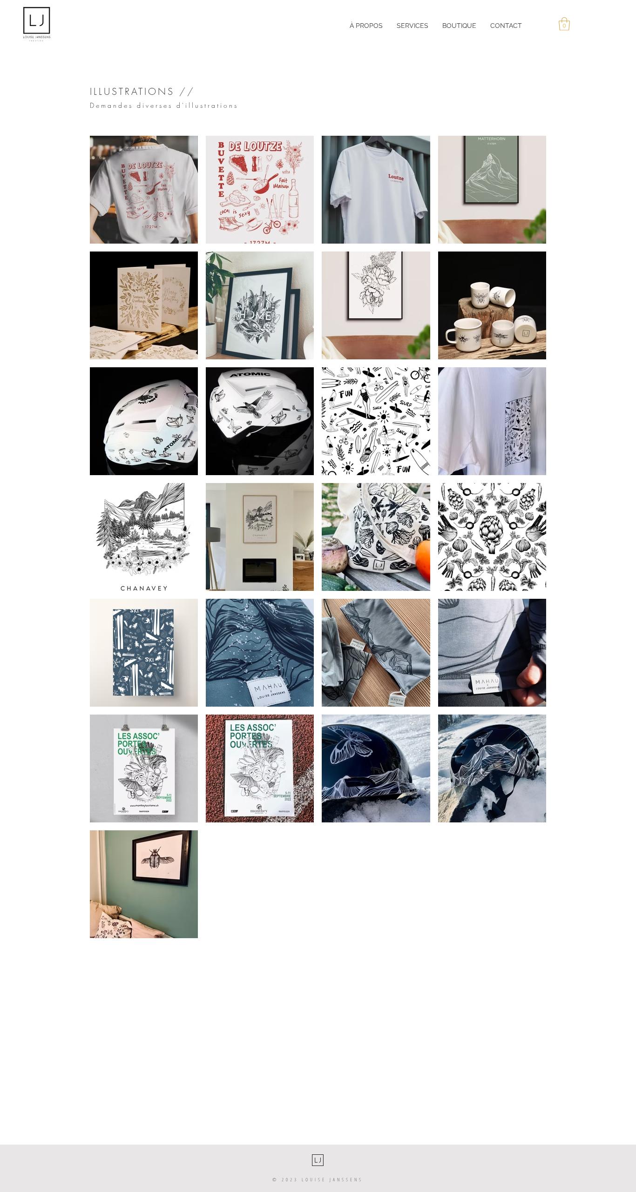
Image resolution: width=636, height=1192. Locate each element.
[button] (564, 24)
